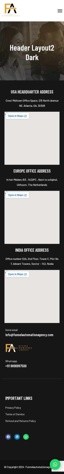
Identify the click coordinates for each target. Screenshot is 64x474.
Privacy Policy (13, 407)
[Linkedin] (17, 437)
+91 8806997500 (15, 366)
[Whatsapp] (26, 437)
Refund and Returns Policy (20, 420)
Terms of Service (15, 414)
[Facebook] (8, 437)
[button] (55, 464)
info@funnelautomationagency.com (29, 335)
